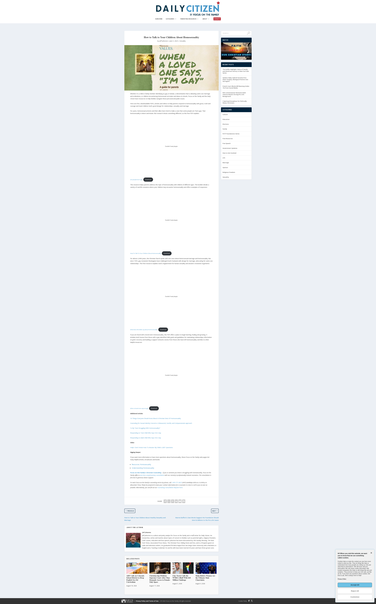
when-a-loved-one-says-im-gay (139, 408)
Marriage (226, 163)
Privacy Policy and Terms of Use (147, 601)
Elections (226, 124)
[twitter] (168, 501)
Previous (130, 511)
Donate (217, 19)
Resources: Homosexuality (141, 464)
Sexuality (183, 41)
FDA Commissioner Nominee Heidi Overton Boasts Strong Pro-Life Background (234, 94)
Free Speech (227, 143)
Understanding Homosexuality (143, 468)
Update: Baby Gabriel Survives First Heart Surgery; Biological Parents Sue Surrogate (235, 79)
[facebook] (165, 501)
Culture (225, 114)
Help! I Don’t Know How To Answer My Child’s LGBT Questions (151, 447)
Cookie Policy (242, 601)
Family (225, 129)
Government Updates (230, 148)
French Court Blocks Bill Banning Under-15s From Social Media (236, 87)
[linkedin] (176, 501)
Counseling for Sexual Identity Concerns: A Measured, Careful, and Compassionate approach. (161, 423)
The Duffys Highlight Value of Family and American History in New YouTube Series (236, 71)
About (204, 19)
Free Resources (228, 138)
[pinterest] (172, 501)
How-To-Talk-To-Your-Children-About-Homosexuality (145, 253)
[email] (180, 501)
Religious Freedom (229, 172)
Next (214, 511)
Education (226, 119)
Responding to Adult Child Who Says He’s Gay (145, 438)
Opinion (225, 167)
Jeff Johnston (146, 532)
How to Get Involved (229, 153)
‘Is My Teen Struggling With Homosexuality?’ (145, 428)
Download (148, 179)
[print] (183, 501)
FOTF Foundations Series (231, 134)
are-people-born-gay (136, 179)
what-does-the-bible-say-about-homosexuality (143, 329)
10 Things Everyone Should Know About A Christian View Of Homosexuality (155, 418)
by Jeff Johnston (162, 41)
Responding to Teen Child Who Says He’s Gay (145, 433)
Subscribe (158, 19)
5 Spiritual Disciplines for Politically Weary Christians (235, 102)
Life (224, 158)
